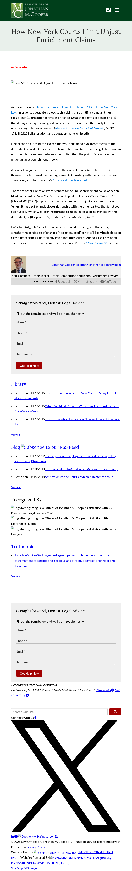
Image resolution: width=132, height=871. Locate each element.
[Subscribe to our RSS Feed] (50, 447)
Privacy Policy (35, 847)
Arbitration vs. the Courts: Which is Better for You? (79, 477)
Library (18, 384)
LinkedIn (91, 281)
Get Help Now (29, 365)
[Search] (115, 711)
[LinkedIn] (12, 836)
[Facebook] (35, 717)
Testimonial (23, 546)
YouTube (110, 281)
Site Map (17, 868)
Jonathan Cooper (63, 264)
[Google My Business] (36, 836)
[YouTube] (16, 836)
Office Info (103, 690)
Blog (15, 447)
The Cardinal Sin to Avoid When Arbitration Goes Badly (81, 469)
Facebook (64, 281)
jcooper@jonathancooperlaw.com (98, 264)
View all (16, 434)
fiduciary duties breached (70, 180)
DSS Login (30, 868)
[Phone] (108, 9)
